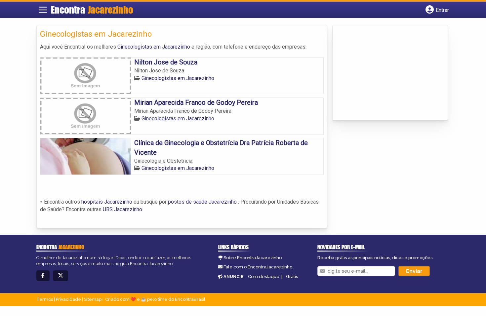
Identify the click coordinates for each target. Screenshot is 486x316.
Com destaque (263, 276)
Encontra (92, 10)
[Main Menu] (43, 10)
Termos (44, 299)
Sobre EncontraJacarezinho (252, 257)
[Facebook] (43, 275)
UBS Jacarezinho (122, 209)
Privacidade (68, 299)
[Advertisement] (385, 73)
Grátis (292, 276)
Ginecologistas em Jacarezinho (153, 47)
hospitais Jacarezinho (106, 202)
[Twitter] (60, 275)
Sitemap (92, 299)
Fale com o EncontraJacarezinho (257, 266)
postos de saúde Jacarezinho (202, 202)
